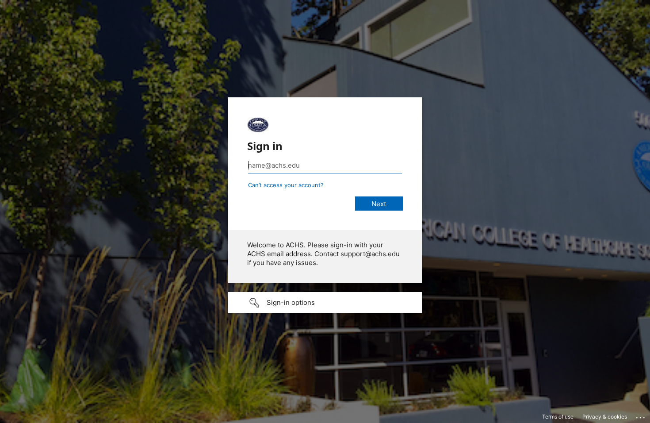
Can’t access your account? (286, 184)
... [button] (641, 415)
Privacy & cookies (604, 416)
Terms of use (558, 416)
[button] (325, 302)
